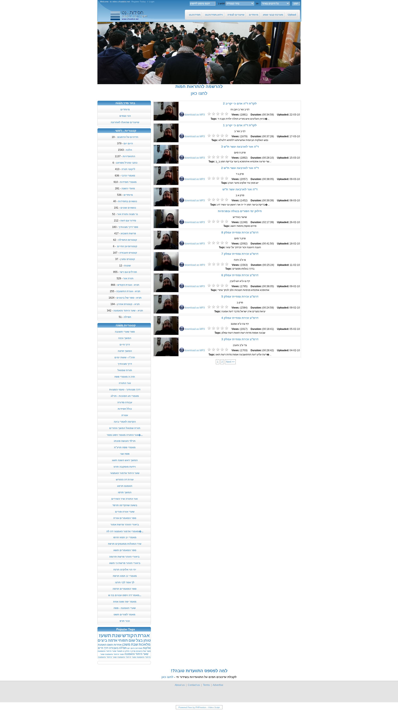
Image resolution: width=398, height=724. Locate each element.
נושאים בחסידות (127, 201)
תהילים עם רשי (128, 272)
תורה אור (128, 278)
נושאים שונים (128, 207)
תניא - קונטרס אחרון (128, 304)
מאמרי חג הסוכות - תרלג (125, 396)
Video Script (214, 707)
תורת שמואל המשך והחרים (124, 428)
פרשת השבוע (128, 233)
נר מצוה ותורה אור (127, 214)
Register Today (138, 1)
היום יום (128, 143)
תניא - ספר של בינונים (129, 297)
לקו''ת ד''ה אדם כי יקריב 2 (240, 103)
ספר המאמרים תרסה (125, 588)
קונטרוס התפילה (127, 239)
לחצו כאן (199, 93)
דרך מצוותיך (125, 363)
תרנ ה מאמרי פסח (124, 376)
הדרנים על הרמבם (127, 137)
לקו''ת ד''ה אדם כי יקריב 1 (240, 125)
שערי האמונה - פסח (125, 608)
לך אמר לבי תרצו (124, 582)
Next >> (230, 361)
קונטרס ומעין (127, 259)
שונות (127, 265)
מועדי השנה (128, 188)
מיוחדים (253, 14)
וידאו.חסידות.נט (214, 14)
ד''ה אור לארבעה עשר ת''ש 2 (240, 168)
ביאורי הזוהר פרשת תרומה (124, 556)
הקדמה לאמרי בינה (125, 421)
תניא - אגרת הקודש (128, 284)
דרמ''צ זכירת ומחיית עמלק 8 (239, 232)
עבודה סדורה (124, 402)
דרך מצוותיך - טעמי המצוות (124, 389)
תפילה (127, 317)
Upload (292, 14)
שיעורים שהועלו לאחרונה (125, 122)
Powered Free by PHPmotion (192, 707)
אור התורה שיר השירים (124, 498)
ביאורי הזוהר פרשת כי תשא (124, 563)
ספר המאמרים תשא (124, 550)
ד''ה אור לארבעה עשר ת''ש (239, 189)
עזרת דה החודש (124, 479)
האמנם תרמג (124, 486)
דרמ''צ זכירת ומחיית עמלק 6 (239, 275)
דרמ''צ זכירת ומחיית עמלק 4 (239, 317)
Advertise (218, 685)
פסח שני (125, 453)
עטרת (124, 415)
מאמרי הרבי (128, 175)
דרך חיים (125, 344)
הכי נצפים (125, 115)
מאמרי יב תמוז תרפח (125, 576)
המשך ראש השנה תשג (125, 460)
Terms (206, 685)
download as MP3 (194, 114)
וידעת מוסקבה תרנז (125, 466)
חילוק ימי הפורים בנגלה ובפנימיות (240, 211)
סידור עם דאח (128, 220)
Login (151, 1)
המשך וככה (124, 338)
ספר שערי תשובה (125, 331)
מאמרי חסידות (128, 182)
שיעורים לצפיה (235, 14)
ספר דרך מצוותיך (128, 227)
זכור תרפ (125, 621)
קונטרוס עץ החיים (126, 246)
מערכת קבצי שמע (273, 14)
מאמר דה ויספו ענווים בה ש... (124, 595)
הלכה (129, 149)
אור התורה (125, 383)
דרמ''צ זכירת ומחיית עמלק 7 (239, 253)
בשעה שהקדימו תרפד (124, 505)
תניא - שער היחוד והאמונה (128, 310)
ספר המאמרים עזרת (124, 518)
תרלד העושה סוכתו (125, 441)
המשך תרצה (125, 351)
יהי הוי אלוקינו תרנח (124, 569)
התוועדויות (129, 156)
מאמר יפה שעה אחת (124, 601)
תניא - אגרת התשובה (128, 291)
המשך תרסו (124, 492)
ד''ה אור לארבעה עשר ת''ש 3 (240, 146)
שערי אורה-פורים (125, 511)
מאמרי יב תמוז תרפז (124, 537)
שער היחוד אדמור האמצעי (125, 473)
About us (180, 685)
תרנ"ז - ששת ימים (124, 357)
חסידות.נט (194, 14)
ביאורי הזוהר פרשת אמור (124, 524)
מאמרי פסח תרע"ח (125, 447)
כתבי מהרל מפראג (126, 162)
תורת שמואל (125, 370)
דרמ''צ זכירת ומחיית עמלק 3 (239, 339)
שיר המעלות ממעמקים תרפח (124, 543)
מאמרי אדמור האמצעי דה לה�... (124, 531)
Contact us (194, 685)
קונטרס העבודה (128, 252)
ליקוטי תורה (128, 169)
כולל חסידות (125, 408)
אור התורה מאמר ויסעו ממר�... (125, 435)
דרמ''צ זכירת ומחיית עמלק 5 (239, 296)
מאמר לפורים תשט (125, 614)
